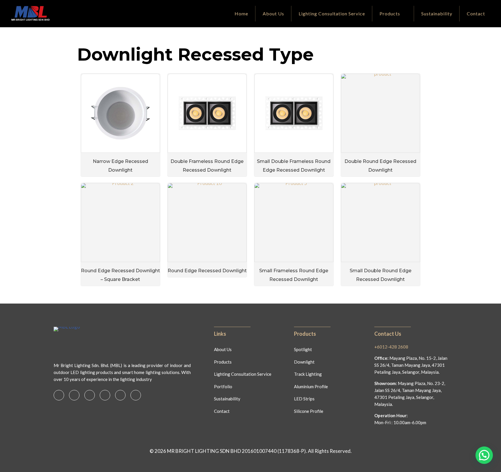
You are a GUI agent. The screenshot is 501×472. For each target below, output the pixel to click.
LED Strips (304, 398)
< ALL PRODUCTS (94, 39)
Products (223, 361)
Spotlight (303, 349)
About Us (223, 349)
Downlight (304, 361)
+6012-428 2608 (391, 346)
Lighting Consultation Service (242, 374)
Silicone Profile (308, 411)
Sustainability (227, 398)
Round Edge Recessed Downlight (207, 270)
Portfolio (223, 386)
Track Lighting (308, 374)
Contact (222, 411)
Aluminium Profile (311, 386)
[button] (484, 455)
